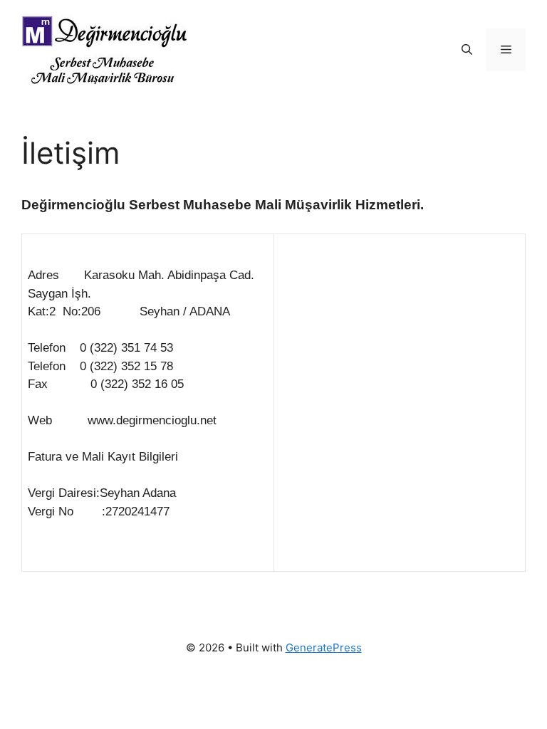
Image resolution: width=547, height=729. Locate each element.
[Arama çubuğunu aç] (466, 49)
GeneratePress (324, 647)
